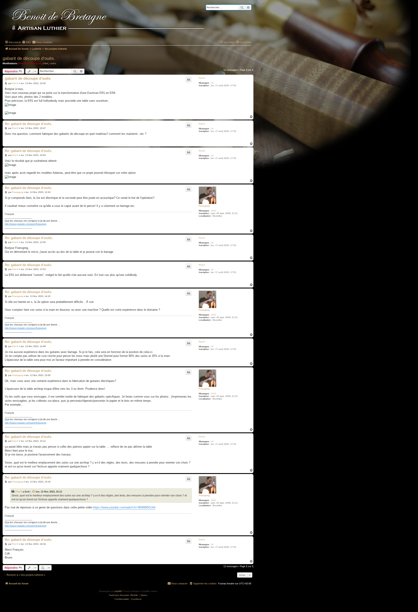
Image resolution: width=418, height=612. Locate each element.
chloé (45, 63)
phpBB (118, 591)
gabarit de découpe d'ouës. (29, 58)
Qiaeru (144, 595)
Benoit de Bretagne (30, 63)
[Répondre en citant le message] (188, 79)
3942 (213, 210)
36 (212, 83)
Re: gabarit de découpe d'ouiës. (29, 238)
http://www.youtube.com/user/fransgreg (25, 224)
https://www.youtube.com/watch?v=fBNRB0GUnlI (124, 507)
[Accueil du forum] (115, 20)
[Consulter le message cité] (34, 492)
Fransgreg (204, 206)
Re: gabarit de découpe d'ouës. (28, 124)
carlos (53, 63)
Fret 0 (202, 78)
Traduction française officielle (123, 595)
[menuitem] (26, 42)
